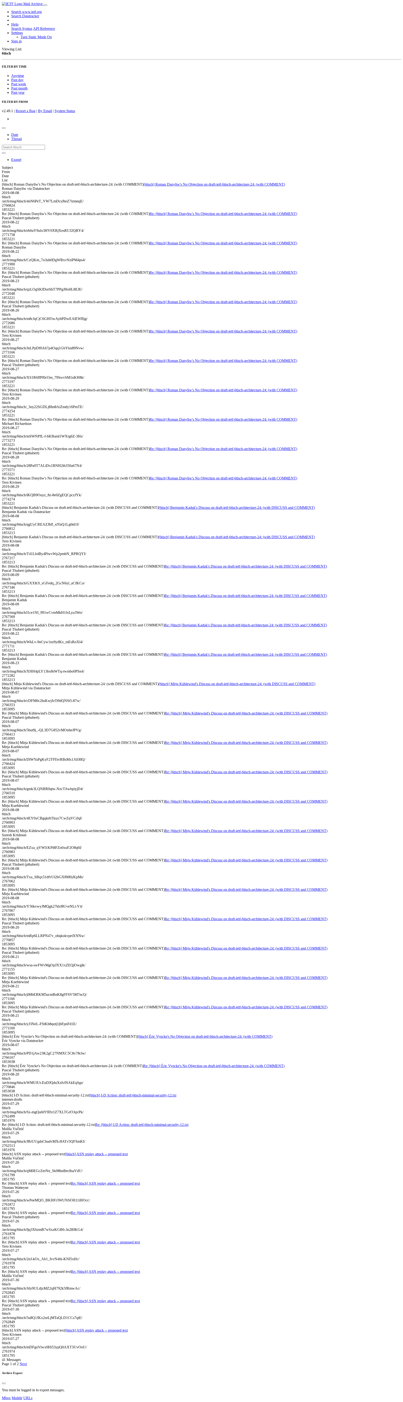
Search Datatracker (25, 16)
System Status (65, 111)
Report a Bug (25, 111)
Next (23, 1364)
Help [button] (14, 24)
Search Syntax (21, 29)
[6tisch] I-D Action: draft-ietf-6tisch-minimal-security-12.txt (132, 1095)
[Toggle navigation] (45, 5)
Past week (18, 84)
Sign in (16, 41)
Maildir (17, 1398)
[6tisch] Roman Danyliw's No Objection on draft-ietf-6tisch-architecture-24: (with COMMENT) (214, 184)
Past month (19, 88)
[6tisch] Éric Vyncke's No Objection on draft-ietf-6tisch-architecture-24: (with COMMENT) (204, 1036)
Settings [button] (17, 33)
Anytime (17, 76)
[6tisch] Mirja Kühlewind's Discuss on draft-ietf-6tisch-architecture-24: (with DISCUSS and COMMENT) (237, 684)
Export (16, 160)
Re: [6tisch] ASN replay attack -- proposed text (105, 1183)
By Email (45, 111)
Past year (17, 92)
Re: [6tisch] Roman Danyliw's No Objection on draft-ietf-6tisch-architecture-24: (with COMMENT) (223, 214)
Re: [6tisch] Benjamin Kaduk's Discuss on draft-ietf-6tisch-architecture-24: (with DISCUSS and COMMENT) (245, 566)
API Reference (44, 29)
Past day (17, 80)
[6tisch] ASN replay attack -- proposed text (96, 1154)
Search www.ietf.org (26, 12)
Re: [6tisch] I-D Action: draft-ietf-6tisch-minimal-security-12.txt (141, 1125)
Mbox (6, 1398)
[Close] (4, 1383)
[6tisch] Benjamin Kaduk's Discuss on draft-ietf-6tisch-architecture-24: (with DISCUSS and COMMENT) (236, 508)
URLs (27, 1398)
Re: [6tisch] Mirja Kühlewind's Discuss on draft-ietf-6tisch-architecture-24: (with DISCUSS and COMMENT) (246, 713)
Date (14, 135)
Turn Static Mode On (36, 37)
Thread (16, 139)
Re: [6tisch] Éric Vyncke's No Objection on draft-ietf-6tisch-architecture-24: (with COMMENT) (214, 1066)
